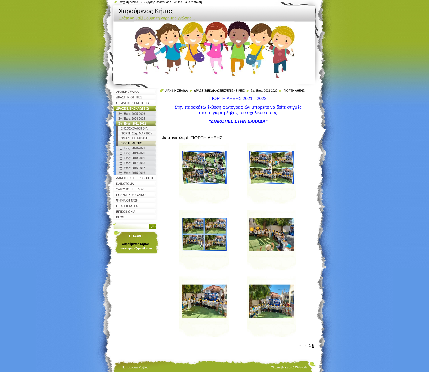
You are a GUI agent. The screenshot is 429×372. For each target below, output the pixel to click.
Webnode (301, 367)
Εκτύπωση (195, 2)
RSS (180, 2)
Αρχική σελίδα (129, 2)
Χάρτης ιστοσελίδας (158, 2)
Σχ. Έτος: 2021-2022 (264, 90)
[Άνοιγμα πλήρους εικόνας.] (204, 175)
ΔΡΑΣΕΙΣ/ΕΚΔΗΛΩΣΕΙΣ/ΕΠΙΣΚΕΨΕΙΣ (219, 90)
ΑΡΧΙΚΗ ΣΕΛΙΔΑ (176, 90)
